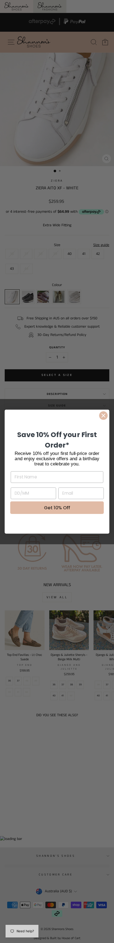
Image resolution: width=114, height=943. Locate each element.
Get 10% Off (57, 507)
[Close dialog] (103, 415)
